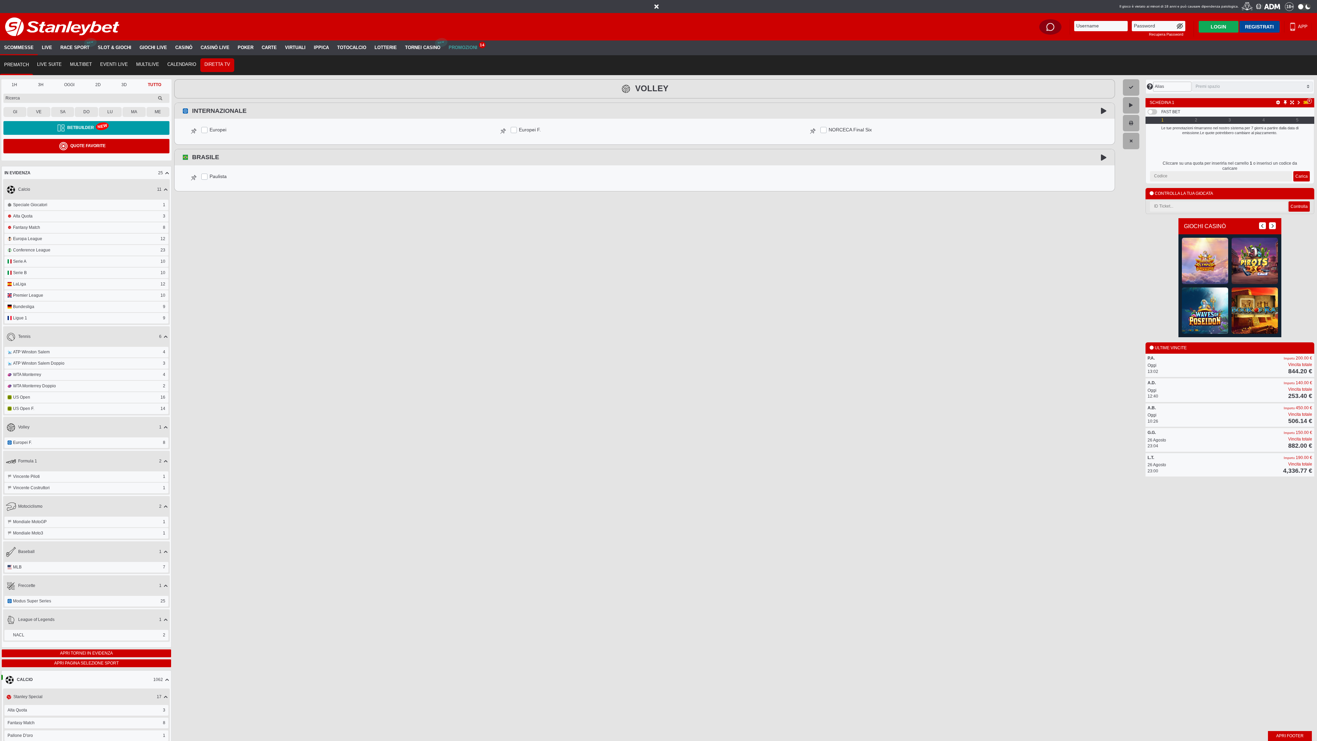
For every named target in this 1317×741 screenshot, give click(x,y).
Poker (245, 47)
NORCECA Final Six (850, 129)
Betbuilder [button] (80, 127)
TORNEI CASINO (422, 47)
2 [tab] (1196, 120)
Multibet (81, 64)
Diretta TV (217, 64)
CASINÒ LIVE (215, 47)
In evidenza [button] (17, 172)
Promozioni (466, 46)
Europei (218, 129)
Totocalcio (351, 47)
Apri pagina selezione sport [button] (86, 663)
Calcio (25, 679)
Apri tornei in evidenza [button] (86, 653)
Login (1218, 27)
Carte (269, 47)
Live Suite (49, 64)
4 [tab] (1263, 120)
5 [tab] (1297, 120)
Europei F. (530, 129)
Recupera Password (1166, 34)
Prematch (16, 64)
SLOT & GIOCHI (114, 47)
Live (47, 47)
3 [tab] (1230, 120)
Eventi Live (114, 64)
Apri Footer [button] (1290, 735)
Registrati (1259, 27)
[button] (656, 6)
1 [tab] (1162, 120)
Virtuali (295, 47)
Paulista (218, 176)
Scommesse (19, 47)
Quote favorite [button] (88, 145)
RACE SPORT (75, 47)
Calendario (181, 64)
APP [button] (1302, 26)
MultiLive (147, 64)
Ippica (321, 47)
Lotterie (386, 47)
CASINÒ (183, 47)
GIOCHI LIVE (153, 47)
